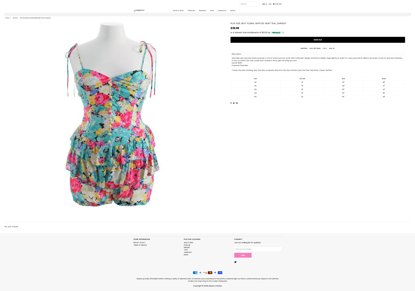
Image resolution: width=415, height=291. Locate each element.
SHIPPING (303, 48)
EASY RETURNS (315, 48)
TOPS (212, 11)
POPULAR (191, 11)
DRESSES (202, 11)
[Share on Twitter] (234, 103)
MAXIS (232, 11)
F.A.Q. (325, 48)
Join (269, 4)
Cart (278, 4)
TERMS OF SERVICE (140, 245)
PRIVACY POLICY (139, 243)
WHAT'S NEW (178, 11)
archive (15, 18)
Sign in (264, 4)
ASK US (332, 48)
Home (7, 18)
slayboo (211, 286)
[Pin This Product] (237, 103)
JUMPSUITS (222, 11)
